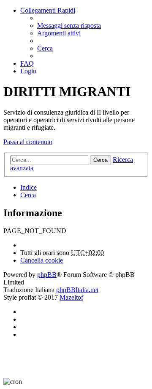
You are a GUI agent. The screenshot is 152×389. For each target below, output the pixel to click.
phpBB (47, 274)
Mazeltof (71, 297)
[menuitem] (69, 25)
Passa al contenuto (27, 141)
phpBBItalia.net (77, 289)
